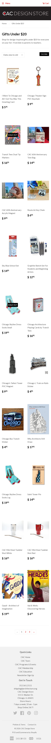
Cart (47, 3)
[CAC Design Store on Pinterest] (29, 714)
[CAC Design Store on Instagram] (36, 714)
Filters (44, 54)
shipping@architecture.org (25, 688)
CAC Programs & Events (25, 664)
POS (14, 732)
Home (4, 23)
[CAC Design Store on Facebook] (22, 714)
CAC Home (25, 657)
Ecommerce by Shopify (28, 732)
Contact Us (32, 725)
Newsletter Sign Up (25, 675)
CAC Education (25, 671)
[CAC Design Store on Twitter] (15, 714)
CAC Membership (25, 668)
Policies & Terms (19, 725)
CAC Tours (25, 661)
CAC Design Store (28, 728)
